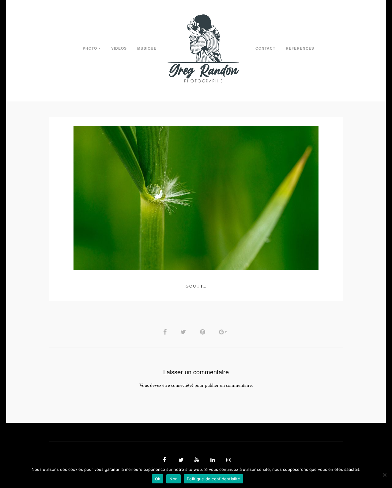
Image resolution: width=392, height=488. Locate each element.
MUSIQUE (146, 48)
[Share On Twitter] (184, 332)
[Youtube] (196, 460)
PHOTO (90, 48)
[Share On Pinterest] (203, 332)
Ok (157, 478)
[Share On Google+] (224, 332)
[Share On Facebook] (166, 332)
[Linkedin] (212, 460)
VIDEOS (119, 48)
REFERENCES (300, 48)
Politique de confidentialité (213, 478)
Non (173, 478)
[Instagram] (228, 460)
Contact (265, 48)
